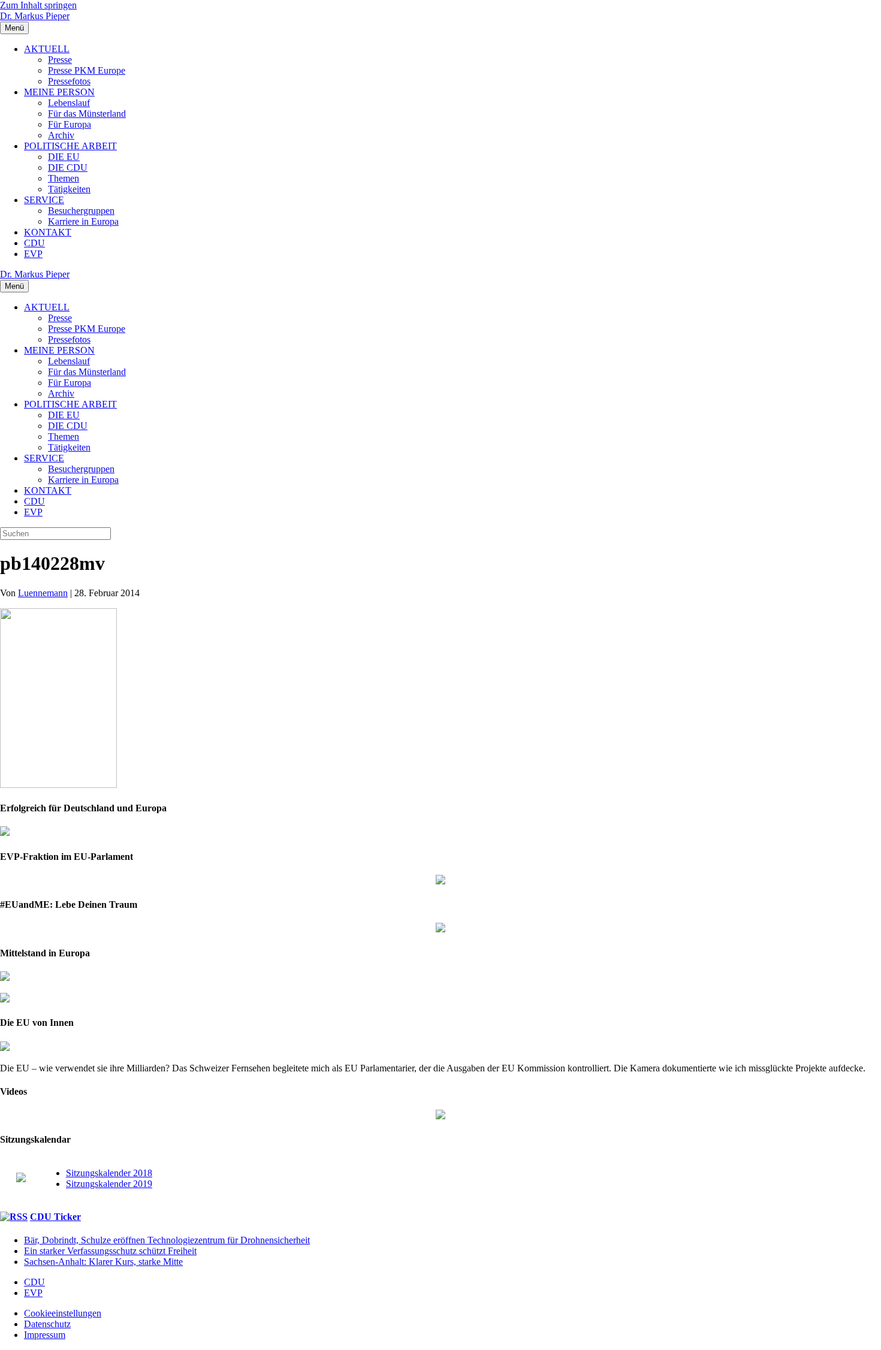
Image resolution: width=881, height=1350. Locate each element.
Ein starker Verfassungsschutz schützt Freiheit (110, 1251)
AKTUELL (47, 49)
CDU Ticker (55, 1217)
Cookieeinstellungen (62, 1313)
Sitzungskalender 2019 (109, 1184)
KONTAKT (47, 232)
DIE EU (64, 157)
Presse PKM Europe (86, 70)
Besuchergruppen (81, 211)
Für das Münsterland (87, 113)
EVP (33, 254)
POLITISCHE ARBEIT (70, 146)
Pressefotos (69, 81)
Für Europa (69, 124)
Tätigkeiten (69, 189)
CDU (34, 243)
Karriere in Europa (83, 221)
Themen (63, 178)
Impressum (44, 1335)
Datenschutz (47, 1324)
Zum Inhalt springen (38, 5)
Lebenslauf (69, 103)
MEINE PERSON (59, 92)
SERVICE (44, 200)
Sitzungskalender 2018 (109, 1173)
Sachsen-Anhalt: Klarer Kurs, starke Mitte (103, 1262)
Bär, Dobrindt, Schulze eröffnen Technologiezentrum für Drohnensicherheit (167, 1240)
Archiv (61, 135)
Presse (60, 60)
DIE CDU (68, 167)
